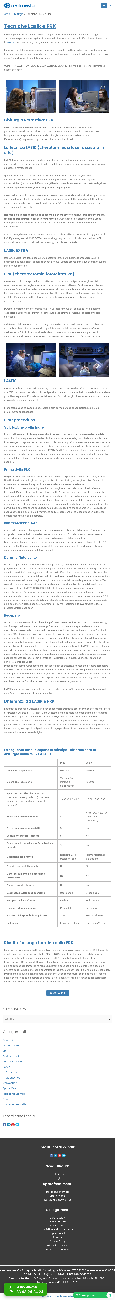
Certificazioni (11, 1056)
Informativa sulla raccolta (57, 1296)
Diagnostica (13, 1077)
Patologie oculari (13, 1061)
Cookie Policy (57, 1241)
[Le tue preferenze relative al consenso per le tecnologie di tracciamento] (110, 1295)
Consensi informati (57, 1221)
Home (6, 14)
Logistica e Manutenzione (57, 1229)
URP (5, 1051)
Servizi (6, 1067)
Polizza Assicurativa (57, 1245)
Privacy (57, 1237)
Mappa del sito (57, 1233)
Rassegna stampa (57, 1192)
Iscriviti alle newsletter (57, 1199)
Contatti (8, 1040)
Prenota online (11, 1045)
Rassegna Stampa (14, 1093)
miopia (10, 42)
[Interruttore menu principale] (104, 5)
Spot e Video (10, 1088)
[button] (111, 5)
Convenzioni (10, 1083)
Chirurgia (18, 14)
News (6, 1099)
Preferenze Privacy (57, 1249)
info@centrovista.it (53, 1274)
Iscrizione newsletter (15, 1104)
